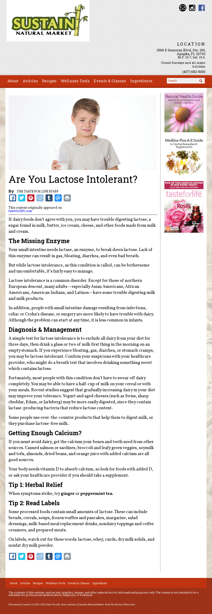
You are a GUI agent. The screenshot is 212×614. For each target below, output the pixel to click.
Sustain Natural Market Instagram (192, 7)
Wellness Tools (75, 80)
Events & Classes (110, 80)
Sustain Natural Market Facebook (201, 7)
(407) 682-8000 (193, 71)
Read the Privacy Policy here (120, 604)
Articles (30, 80)
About (12, 80)
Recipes (49, 80)
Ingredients (141, 80)
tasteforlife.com (20, 211)
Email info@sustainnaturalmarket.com (182, 7)
